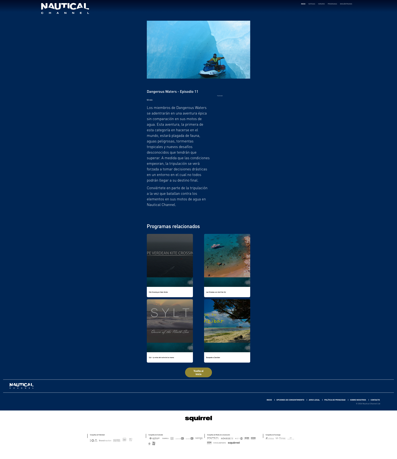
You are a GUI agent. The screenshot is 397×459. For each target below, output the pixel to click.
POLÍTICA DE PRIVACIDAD (335, 400)
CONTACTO (375, 400)
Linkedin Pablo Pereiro (254, 400)
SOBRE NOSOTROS (358, 400)
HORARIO (321, 4)
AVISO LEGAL (314, 400)
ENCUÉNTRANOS (346, 4)
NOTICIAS (311, 4)
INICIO (303, 4)
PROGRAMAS (332, 4)
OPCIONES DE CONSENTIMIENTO (290, 400)
